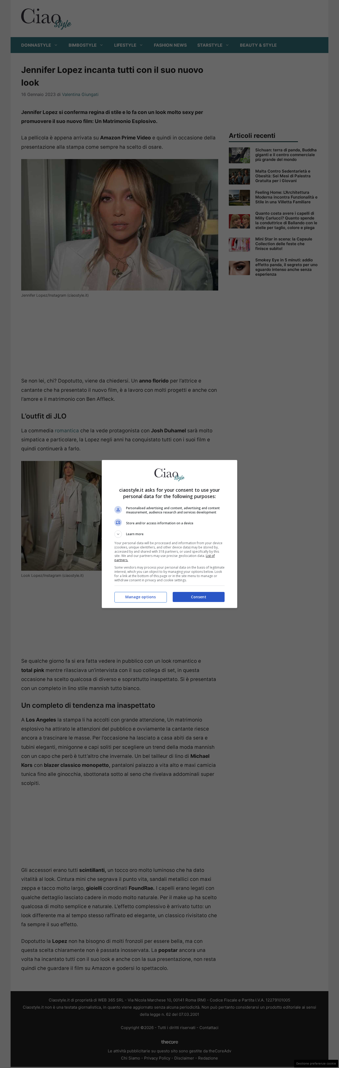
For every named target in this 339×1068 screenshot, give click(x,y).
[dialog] (169, 534)
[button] (169, 534)
